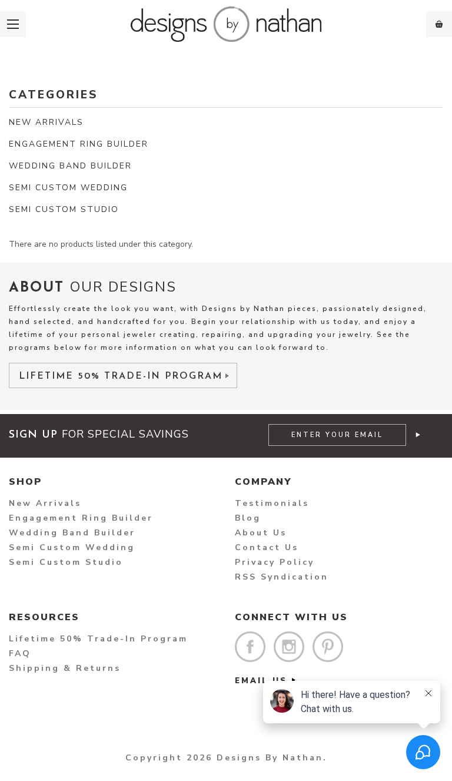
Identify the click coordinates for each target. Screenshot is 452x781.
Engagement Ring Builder (78, 144)
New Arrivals (46, 122)
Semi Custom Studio (64, 209)
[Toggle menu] (13, 24)
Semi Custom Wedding (68, 187)
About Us (261, 532)
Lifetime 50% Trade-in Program (98, 638)
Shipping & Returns (65, 668)
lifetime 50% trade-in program (120, 376)
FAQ (20, 653)
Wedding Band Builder (70, 165)
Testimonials (272, 503)
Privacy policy (274, 562)
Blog (248, 518)
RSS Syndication (281, 577)
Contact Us (266, 547)
